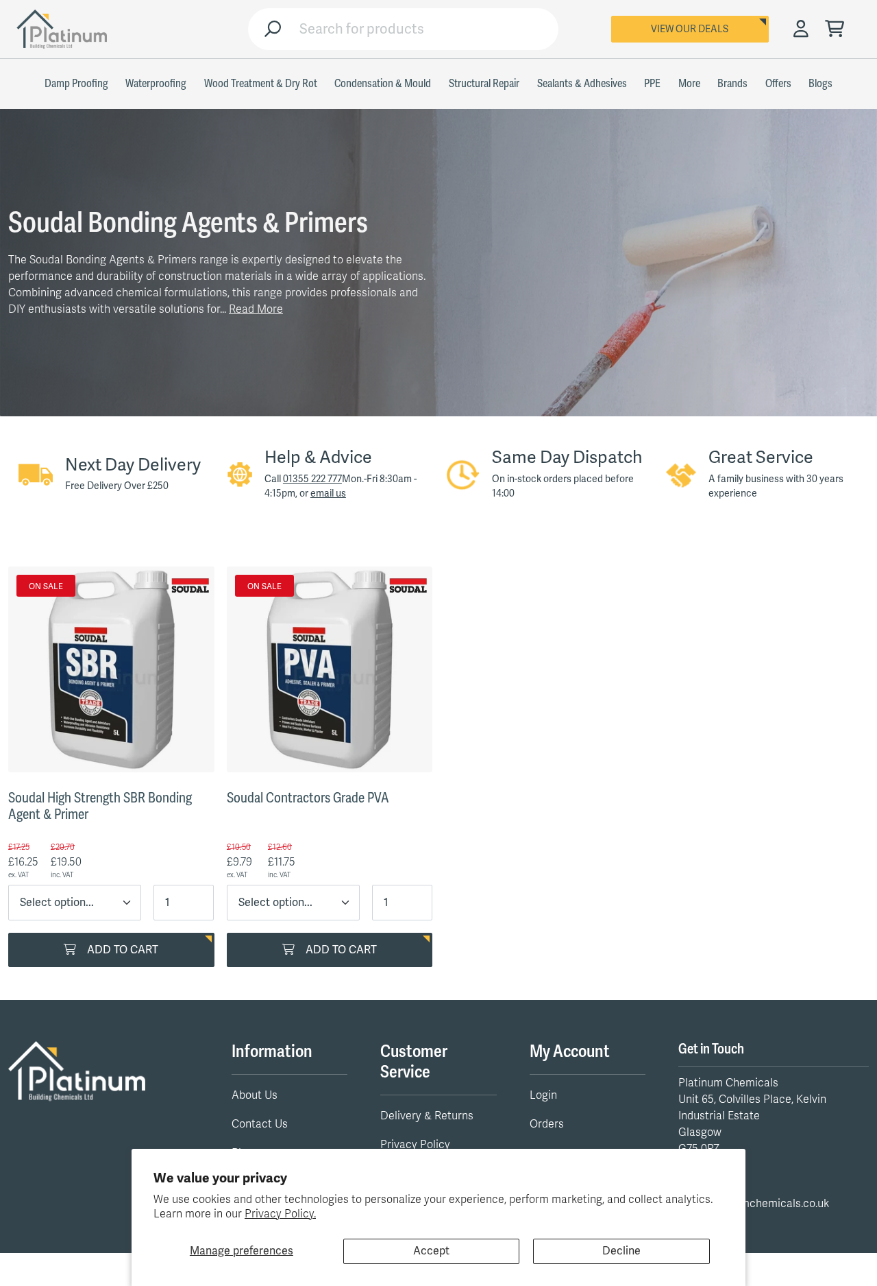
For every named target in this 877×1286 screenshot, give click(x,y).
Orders (547, 1124)
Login (543, 1095)
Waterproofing (155, 84)
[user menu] (800, 29)
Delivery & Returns (426, 1116)
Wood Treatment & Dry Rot (260, 84)
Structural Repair (484, 84)
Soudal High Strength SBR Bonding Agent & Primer (100, 806)
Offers (778, 84)
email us (328, 493)
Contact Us (260, 1124)
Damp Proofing (76, 84)
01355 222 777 (312, 479)
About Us (254, 1095)
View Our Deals (689, 29)
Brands (732, 84)
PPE (652, 84)
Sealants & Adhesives (582, 84)
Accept (431, 1251)
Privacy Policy (415, 1145)
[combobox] (423, 29)
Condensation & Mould (382, 84)
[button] (834, 30)
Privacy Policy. (280, 1214)
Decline (621, 1251)
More (689, 84)
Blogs (820, 84)
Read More (256, 309)
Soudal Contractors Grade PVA (308, 798)
